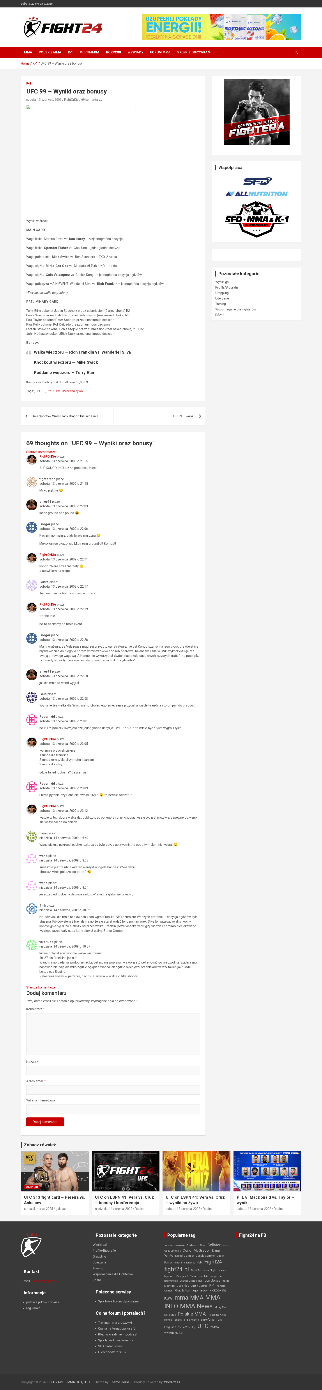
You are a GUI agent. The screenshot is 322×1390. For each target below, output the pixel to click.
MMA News (196, 1306)
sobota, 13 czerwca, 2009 (44, 99)
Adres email (36, 1081)
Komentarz (35, 1009)
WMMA (215, 1327)
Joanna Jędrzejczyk (191, 1280)
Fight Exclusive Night (203, 1270)
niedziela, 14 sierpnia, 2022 (113, 1208)
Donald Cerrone (205, 1255)
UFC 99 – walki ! (183, 416)
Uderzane (222, 298)
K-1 (70, 52)
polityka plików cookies (42, 1302)
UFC (203, 1326)
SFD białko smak (110, 1346)
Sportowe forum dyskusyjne (118, 1301)
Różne (219, 315)
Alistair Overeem (174, 1245)
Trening (220, 304)
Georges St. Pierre (186, 1276)
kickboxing (218, 1290)
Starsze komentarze (41, 452)
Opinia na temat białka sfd (117, 1328)
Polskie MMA (50, 52)
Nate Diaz (170, 1314)
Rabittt (139, 1208)
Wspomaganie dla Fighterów (235, 309)
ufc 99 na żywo (72, 391)
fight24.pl (176, 1269)
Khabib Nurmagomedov (191, 1290)
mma (181, 1297)
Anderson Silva (196, 1245)
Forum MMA (160, 52)
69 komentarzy (91, 99)
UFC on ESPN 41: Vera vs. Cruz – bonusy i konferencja (124, 1200)
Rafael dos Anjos (217, 1314)
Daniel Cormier (184, 1255)
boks (225, 1245)
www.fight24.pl (173, 1332)
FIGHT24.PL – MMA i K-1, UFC (68, 1382)
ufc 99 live (54, 391)
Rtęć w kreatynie (110, 1334)
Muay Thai (221, 1307)
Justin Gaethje (199, 1285)
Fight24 (213, 1262)
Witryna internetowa (40, 1100)
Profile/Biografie (227, 287)
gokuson (61, 1208)
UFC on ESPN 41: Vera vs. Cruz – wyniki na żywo (195, 1200)
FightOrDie (71, 99)
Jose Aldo (183, 1285)
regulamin (33, 1308)
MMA (28, 52)
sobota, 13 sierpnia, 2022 (183, 1208)
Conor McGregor (196, 1250)
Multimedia (89, 52)
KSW (168, 1298)
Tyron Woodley (186, 1327)
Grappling (222, 293)
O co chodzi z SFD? (112, 1352)
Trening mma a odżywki (115, 1323)
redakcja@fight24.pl (45, 1281)
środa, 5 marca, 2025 (38, 1208)
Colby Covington (172, 1250)
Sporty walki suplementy (115, 1340)
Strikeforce (207, 1319)
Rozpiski (113, 52)
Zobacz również (40, 1144)
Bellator (214, 1245)
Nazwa (32, 1062)
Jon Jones (212, 1281)
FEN (199, 1262)
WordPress (172, 1382)
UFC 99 (40, 391)
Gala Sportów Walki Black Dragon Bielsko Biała (65, 416)
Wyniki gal (222, 282)
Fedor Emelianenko (184, 1262)
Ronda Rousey (173, 1319)
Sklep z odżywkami (194, 52)
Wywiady (135, 52)
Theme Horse (120, 1382)
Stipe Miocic (191, 1319)
